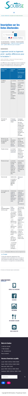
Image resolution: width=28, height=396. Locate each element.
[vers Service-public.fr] (15, 38)
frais (21, 122)
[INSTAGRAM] (14, 306)
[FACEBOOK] (14, 296)
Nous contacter (5, 353)
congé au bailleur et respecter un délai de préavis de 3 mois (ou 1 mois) (13, 196)
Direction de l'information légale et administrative (10, 269)
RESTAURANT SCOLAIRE (14, 321)
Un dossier (20, 119)
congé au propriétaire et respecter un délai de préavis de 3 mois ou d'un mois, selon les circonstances (21, 198)
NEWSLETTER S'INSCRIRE (14, 289)
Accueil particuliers (5, 41)
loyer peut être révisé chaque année (21, 167)
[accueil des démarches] (13, 32)
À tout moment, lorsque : (13, 209)
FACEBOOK (14, 300)
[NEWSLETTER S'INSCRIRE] (14, 285)
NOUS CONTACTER (14, 331)
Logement (13, 41)
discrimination (21, 93)
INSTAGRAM (14, 310)
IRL (19, 170)
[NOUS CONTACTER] (14, 327)
